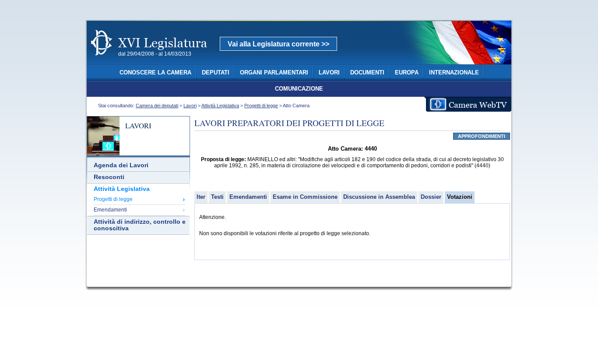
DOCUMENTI (367, 73)
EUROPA (407, 73)
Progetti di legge (261, 105)
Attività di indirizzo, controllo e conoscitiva (140, 225)
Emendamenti (110, 210)
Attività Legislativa (220, 105)
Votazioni (459, 197)
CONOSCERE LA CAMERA (155, 73)
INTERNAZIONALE (454, 73)
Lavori (190, 105)
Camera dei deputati (157, 105)
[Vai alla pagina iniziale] (159, 60)
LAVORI (329, 73)
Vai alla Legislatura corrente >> (278, 44)
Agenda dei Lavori (121, 165)
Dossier (431, 197)
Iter (201, 197)
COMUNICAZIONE (299, 89)
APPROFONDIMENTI (481, 136)
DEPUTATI (215, 73)
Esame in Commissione (305, 197)
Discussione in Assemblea (379, 197)
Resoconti (109, 177)
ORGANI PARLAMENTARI (274, 73)
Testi (217, 197)
